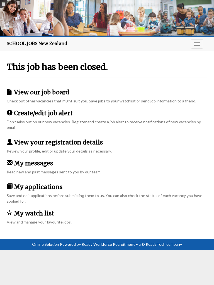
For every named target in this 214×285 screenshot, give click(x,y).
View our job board (41, 92)
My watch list (33, 213)
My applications (37, 187)
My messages (33, 163)
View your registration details (58, 142)
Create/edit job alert (43, 113)
